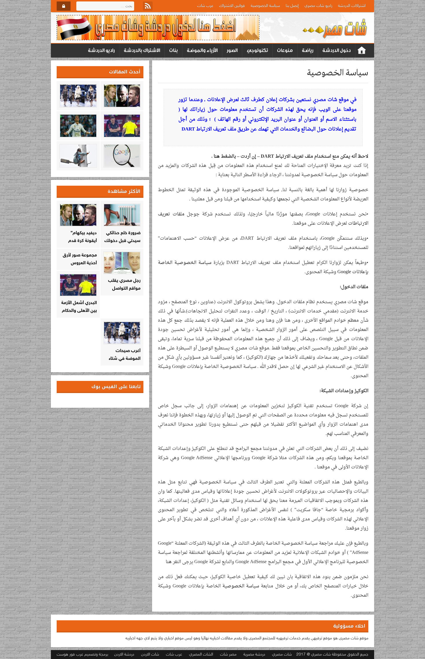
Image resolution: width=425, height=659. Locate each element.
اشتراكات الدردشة (351, 5)
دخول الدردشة (336, 50)
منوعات (285, 50)
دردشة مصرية (254, 654)
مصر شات (228, 654)
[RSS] (148, 6)
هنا (217, 156)
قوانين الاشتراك (232, 5)
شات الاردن (150, 654)
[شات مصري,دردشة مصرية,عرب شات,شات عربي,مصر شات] (335, 27)
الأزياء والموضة (202, 50)
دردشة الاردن (124, 654)
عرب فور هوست (70, 654)
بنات (173, 50)
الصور (232, 50)
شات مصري (282, 654)
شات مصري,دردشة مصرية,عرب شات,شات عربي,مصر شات (361, 50)
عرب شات (205, 5)
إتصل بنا (292, 5)
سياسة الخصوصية (265, 5)
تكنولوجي (257, 50)
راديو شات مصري (318, 5)
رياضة (307, 50)
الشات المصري (201, 654)
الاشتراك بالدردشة (142, 50)
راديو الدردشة (101, 50)
